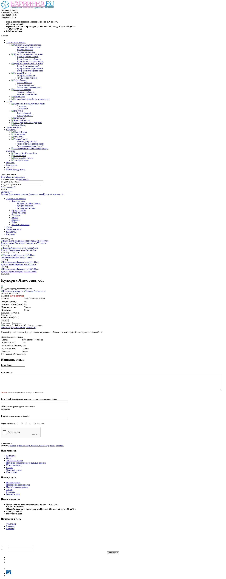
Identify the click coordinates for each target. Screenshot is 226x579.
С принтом (22, 106)
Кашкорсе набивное (26, 92)
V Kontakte (11, 524)
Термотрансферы (13, 127)
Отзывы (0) (31, 327)
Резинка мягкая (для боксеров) (30, 144)
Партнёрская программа (17, 487)
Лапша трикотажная (20, 224)
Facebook (10, 528)
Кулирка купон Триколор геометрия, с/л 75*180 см (23, 243)
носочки (60, 446)
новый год (44, 446)
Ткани (9, 101)
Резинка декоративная (26, 141)
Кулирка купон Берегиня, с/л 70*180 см (18, 264)
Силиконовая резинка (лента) (30, 146)
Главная (4, 194)
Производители (13, 482)
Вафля (14, 222)
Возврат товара (13, 494)
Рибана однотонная (25, 85)
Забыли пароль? (8, 187)
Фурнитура (11, 130)
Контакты (10, 456)
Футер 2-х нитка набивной (29, 59)
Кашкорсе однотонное (27, 94)
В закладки (5, 323)
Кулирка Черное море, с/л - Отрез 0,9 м (18, 250)
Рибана (15, 217)
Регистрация (23, 179)
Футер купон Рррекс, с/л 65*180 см (16, 257)
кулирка (12, 446)
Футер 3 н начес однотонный (30, 68)
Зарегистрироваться (16, 177)
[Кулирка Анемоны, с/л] (12, 291)
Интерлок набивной (26, 75)
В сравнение (16, 323)
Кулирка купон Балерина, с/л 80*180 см (18, 271)
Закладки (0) (6, 192)
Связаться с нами (14, 470)
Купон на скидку (13, 465)
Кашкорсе (16, 220)
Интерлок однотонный (27, 78)
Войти (4, 177)
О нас (8, 458)
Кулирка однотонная (26, 52)
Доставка (10, 167)
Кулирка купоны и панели (28, 47)
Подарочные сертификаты (18, 485)
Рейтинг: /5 (20, 325)
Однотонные (22, 108)
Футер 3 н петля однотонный (30, 71)
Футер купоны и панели (27, 57)
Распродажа (11, 165)
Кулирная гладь (36, 194)
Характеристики (18, 327)
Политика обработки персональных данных (26, 463)
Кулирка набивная (25, 49)
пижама (34, 446)
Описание (5, 327)
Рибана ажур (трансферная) (29, 87)
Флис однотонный (25, 115)
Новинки (10, 163)
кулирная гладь (23, 446)
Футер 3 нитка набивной (28, 66)
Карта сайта (11, 472)
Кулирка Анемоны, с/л (53, 194)
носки (52, 446)
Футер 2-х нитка (19, 210)
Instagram (10, 526)
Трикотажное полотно (16, 42)
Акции (9, 489)
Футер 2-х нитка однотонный (30, 61)
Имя (5, 546)
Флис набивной (24, 113)
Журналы (10, 151)
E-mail (6, 549)
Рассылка (10, 492)
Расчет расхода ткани (15, 170)
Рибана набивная (24, 82)
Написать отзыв (35, 325)
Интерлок (16, 215)
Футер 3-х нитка (19, 213)
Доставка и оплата (14, 460)
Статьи (9, 467)
